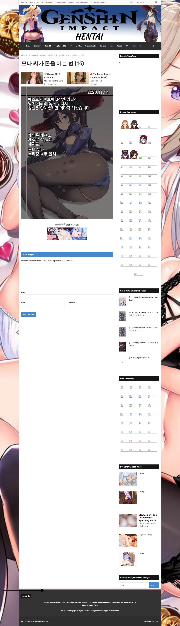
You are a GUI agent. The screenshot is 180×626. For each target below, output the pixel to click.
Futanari (103, 46)
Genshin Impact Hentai (99, 2)
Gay (70, 46)
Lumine (142, 473)
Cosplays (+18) (60, 46)
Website (72, 302)
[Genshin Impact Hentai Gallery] (90, 23)
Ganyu (142, 492)
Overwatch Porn (82, 2)
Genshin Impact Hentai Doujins (133, 291)
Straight (48, 46)
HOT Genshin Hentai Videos (131, 467)
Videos (119, 46)
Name (23, 292)
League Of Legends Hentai (64, 2)
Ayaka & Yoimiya (146, 535)
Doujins (37, 46)
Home (28, 46)
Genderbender (90, 46)
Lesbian (79, 46)
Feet (111, 46)
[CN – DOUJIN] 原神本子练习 (139, 357)
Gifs (127, 46)
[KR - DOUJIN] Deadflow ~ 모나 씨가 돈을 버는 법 (46, 55)
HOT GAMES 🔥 (47, 2)
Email (23, 302)
